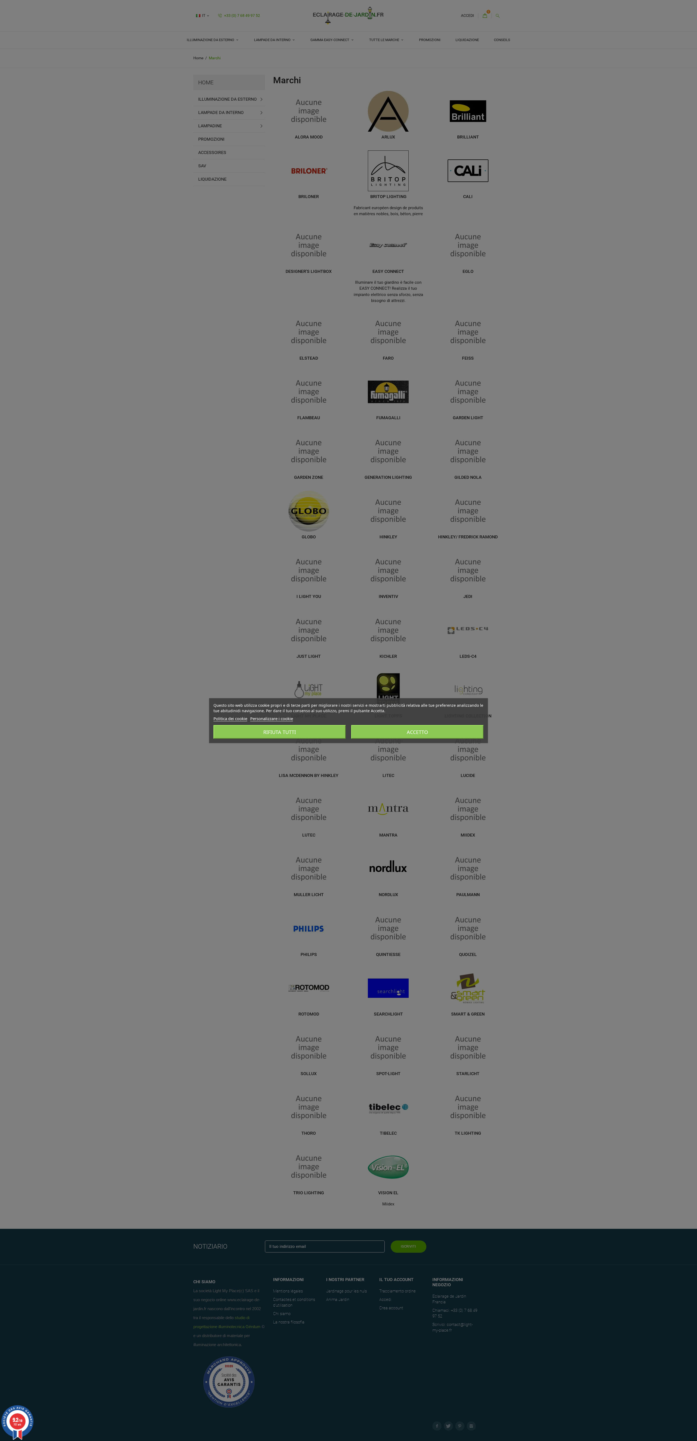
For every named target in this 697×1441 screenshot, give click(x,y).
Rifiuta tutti (279, 732)
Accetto (417, 732)
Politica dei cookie (230, 718)
